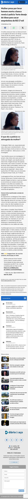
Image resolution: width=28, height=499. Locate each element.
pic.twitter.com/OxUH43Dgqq (13, 269)
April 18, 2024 (8, 274)
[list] (14, 325)
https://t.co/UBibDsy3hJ (11, 267)
